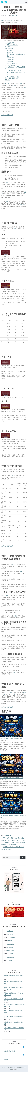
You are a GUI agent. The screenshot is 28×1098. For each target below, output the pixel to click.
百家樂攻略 (14, 838)
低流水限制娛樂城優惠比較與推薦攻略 (13, 1017)
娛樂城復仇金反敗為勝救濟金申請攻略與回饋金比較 (13, 816)
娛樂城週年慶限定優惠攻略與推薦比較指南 (11, 778)
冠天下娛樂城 (10, 944)
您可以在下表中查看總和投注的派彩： (16, 55)
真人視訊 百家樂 (5, 840)
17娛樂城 (10, 960)
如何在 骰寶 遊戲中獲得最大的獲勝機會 (15, 68)
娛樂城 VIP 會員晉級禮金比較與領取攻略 (14, 1029)
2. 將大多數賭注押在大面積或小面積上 (16, 73)
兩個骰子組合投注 (12, 63)
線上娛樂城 (15, 840)
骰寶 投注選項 (9, 49)
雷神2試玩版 (15, 1069)
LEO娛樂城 (10, 954)
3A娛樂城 (9, 941)
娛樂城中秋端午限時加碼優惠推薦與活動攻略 (13, 1000)
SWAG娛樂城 (10, 950)
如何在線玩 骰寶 (9, 43)
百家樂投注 (6, 838)
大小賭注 (9, 50)
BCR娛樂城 (10, 947)
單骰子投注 (10, 61)
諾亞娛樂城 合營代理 (9, 1051)
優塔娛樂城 (10, 934)
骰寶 (21, 84)
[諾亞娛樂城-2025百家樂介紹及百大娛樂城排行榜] (4, 2)
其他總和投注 (10, 52)
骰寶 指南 (22, 205)
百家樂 (10, 692)
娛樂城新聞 (7, 1059)
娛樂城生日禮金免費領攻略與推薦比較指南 (13, 1011)
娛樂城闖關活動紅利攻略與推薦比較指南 (11, 739)
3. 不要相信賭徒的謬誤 (13, 76)
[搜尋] (22, 857)
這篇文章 (6, 84)
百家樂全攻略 (10, 20)
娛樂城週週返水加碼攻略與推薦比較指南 (13, 1023)
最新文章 (7, 80)
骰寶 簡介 (7, 47)
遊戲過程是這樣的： (12, 45)
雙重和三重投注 (11, 58)
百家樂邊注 (21, 838)
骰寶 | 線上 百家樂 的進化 (12, 78)
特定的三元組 (10, 60)
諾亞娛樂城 (10, 931)
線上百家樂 (22, 840)
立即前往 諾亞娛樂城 (7, 115)
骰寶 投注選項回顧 (10, 65)
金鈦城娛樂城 (10, 957)
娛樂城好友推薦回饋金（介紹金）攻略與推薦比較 (13, 994)
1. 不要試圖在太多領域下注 (14, 71)
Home (3, 20)
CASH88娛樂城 (11, 937)
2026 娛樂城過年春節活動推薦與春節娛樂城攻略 (14, 1006)
